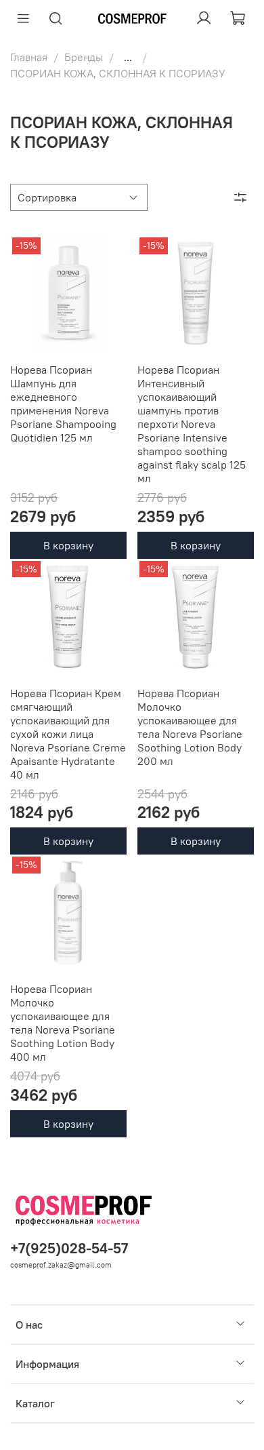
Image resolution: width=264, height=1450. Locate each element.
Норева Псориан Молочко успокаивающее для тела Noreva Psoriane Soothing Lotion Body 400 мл (62, 1022)
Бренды (83, 57)
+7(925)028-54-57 (69, 1248)
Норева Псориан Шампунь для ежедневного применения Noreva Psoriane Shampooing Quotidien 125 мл (63, 403)
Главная (28, 57)
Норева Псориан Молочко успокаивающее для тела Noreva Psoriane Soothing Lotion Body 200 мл (189, 727)
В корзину (68, 545)
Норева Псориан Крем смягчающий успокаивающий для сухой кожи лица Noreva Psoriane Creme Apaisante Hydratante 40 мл (68, 733)
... (128, 57)
